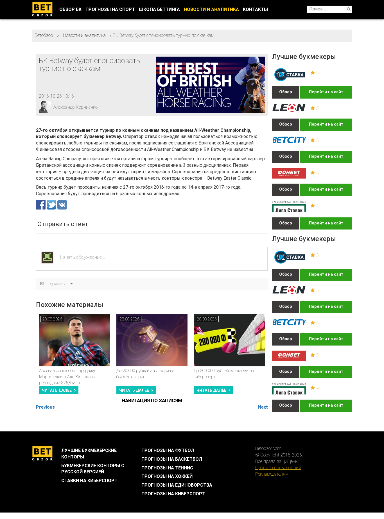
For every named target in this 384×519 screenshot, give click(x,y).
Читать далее (57, 390)
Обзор (285, 92)
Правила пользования (278, 467)
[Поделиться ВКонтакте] (62, 204)
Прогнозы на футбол (167, 450)
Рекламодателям (271, 474)
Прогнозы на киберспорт (173, 493)
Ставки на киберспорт (89, 480)
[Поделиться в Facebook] (41, 204)
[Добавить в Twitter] (52, 204)
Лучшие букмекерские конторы (89, 454)
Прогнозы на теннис (167, 468)
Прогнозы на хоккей (167, 476)
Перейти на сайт (326, 92)
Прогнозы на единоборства (176, 485)
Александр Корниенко (75, 107)
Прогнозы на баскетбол (171, 459)
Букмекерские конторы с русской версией (92, 469)
